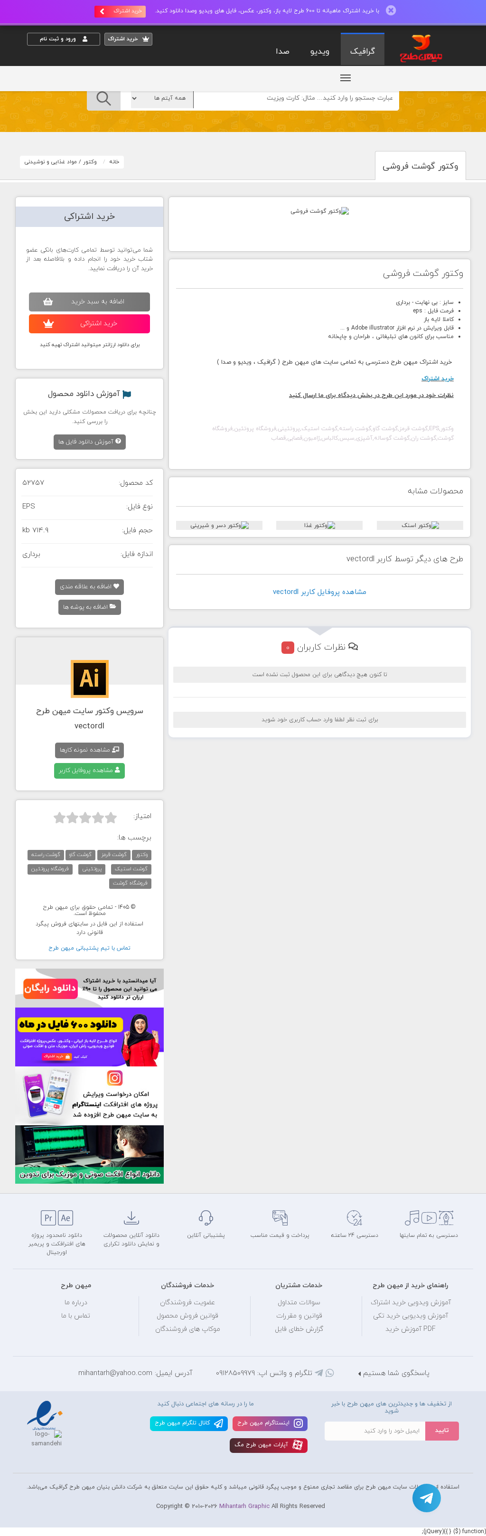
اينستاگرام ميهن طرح (264, 1423)
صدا (283, 51)
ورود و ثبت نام (59, 39)
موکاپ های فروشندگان (187, 1329)
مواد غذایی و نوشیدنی (51, 162)
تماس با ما (75, 1315)
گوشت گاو (80, 854)
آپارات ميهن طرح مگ (262, 1445)
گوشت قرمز (114, 854)
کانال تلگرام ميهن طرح (183, 1423)
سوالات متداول (299, 1302)
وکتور (90, 162)
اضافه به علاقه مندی (86, 587)
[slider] (85, 817)
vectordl (89, 726)
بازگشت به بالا (51, 1177)
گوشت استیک (131, 869)
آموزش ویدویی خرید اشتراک (411, 1302)
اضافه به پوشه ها (86, 607)
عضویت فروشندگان (187, 1302)
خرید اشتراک (127, 11)
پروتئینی (92, 869)
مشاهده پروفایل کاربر (87, 770)
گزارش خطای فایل (299, 1329)
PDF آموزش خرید (410, 1329)
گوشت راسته (45, 854)
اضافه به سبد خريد (97, 301)
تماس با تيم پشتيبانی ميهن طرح (89, 948)
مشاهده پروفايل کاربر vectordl (319, 592)
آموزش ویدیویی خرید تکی (410, 1315)
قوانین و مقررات (299, 1315)
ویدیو (319, 51)
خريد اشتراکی (98, 323)
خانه (114, 162)
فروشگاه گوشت (130, 883)
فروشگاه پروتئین (50, 869)
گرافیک (362, 51)
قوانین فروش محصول (187, 1315)
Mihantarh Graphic (244, 1506)
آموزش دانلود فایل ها (86, 442)
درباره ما (76, 1302)
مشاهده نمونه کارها (86, 750)
